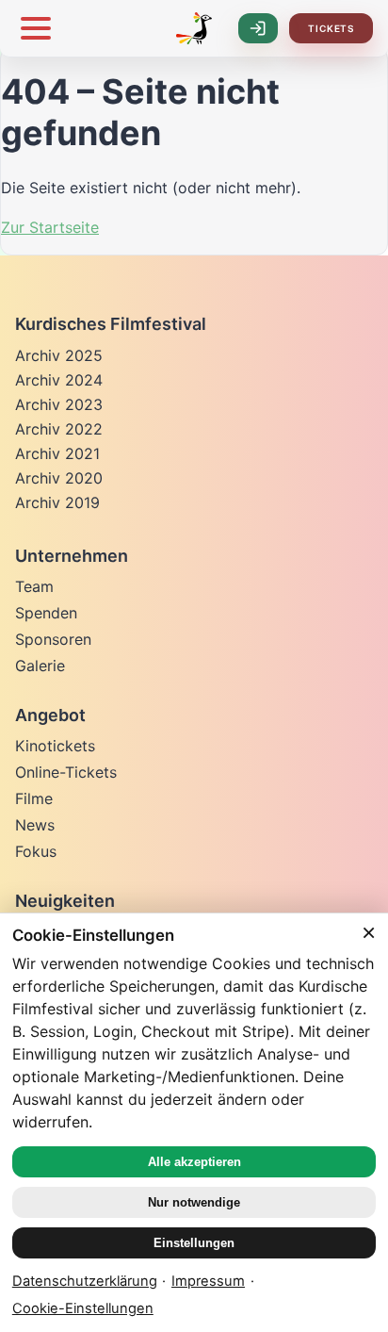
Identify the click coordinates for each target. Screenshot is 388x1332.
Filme (34, 798)
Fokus (36, 851)
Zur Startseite (50, 227)
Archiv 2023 (59, 404)
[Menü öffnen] (36, 28)
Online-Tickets (66, 772)
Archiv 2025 (59, 355)
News (35, 824)
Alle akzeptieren (194, 1162)
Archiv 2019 (57, 502)
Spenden (46, 612)
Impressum (208, 1281)
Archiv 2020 (59, 478)
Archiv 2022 (59, 428)
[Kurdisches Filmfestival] (194, 28)
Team (34, 586)
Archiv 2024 (59, 379)
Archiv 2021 (57, 453)
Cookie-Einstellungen (83, 1308)
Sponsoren (53, 639)
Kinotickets (55, 745)
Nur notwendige (194, 1202)
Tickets (331, 28)
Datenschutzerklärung (84, 1281)
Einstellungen (194, 1243)
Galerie (40, 665)
